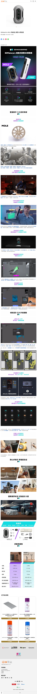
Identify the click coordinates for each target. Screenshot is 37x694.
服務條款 (2, 672)
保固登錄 (20, 689)
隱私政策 (14, 689)
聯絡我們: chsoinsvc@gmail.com (5, 670)
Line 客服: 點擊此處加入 (4, 669)
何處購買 (2, 671)
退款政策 (17, 689)
